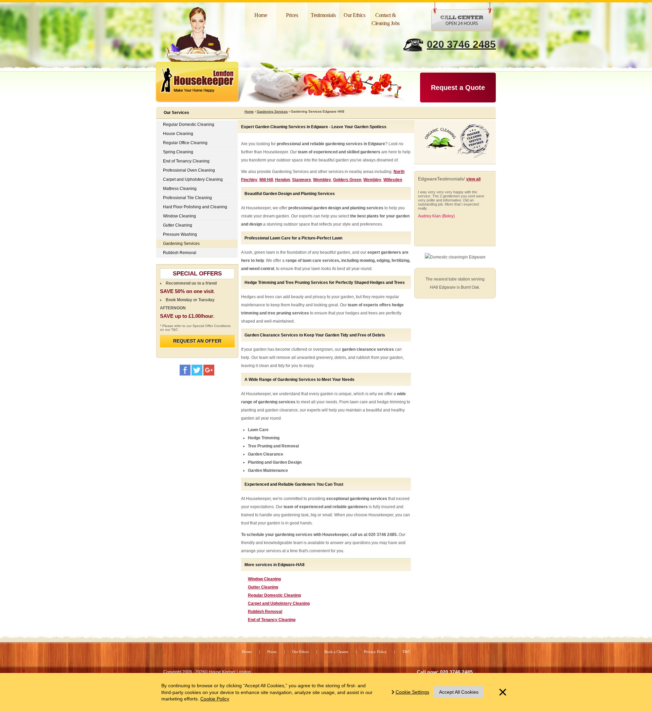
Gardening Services (181, 243)
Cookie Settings (412, 692)
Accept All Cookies (458, 692)
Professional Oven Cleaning (189, 170)
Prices (292, 15)
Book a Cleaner (336, 652)
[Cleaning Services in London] (202, 83)
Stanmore (301, 179)
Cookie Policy (214, 698)
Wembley (322, 179)
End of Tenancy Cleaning (271, 619)
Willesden (392, 179)
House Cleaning (178, 133)
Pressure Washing (180, 234)
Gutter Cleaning (263, 587)
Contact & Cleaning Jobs (386, 19)
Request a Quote (458, 87)
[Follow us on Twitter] (197, 370)
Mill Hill (266, 179)
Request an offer (197, 341)
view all (473, 179)
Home (260, 15)
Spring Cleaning (178, 152)
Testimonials (323, 15)
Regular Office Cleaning (185, 142)
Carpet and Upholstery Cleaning (279, 603)
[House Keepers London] (208, 370)
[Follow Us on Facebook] (185, 370)
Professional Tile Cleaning (187, 197)
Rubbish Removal (265, 611)
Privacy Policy (375, 652)
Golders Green (347, 179)
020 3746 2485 (461, 44)
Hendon (282, 179)
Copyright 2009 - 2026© (207, 672)
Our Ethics (354, 15)
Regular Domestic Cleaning (274, 595)
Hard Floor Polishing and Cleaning (195, 207)
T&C (406, 652)
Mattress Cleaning (180, 188)
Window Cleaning (264, 579)
